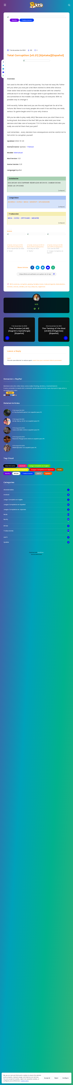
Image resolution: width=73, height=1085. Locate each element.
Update (6, 542)
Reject (56, 1078)
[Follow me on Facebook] (38, 308)
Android (6, 495)
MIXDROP (33, 202)
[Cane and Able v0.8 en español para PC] (7, 430)
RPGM (6, 526)
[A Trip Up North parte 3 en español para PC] (7, 412)
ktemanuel (18, 153)
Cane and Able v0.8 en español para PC (25, 430)
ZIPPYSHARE (25, 218)
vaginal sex (41, 287)
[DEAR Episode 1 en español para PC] (7, 448)
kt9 (36, 304)
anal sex (16, 284)
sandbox (22, 287)
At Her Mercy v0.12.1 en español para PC (25, 421)
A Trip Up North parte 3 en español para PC (27, 412)
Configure (65, 1078)
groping (30, 284)
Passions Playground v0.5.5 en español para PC (28, 438)
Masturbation (60, 284)
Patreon (31, 147)
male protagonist (49, 284)
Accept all (47, 1078)
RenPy (14, 20)
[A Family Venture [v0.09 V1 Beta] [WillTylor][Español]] (36, 238)
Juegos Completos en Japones (15, 509)
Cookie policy (25, 1081)
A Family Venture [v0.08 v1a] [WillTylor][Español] (54, 246)
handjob (36, 284)
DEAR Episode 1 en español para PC (24, 447)
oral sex (15, 287)
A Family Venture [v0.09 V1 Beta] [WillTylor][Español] (35, 246)
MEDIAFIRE (35, 218)
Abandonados (9, 490)
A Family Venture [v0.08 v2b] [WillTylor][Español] (15, 246)
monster (10, 287)
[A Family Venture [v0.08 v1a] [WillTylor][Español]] (56, 238)
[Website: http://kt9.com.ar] (35, 308)
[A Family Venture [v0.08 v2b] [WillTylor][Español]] (16, 238)
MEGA (26, 202)
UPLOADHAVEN (44, 202)
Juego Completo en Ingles (13, 500)
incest (41, 284)
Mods (5, 514)
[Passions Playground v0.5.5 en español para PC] (7, 439)
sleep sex (34, 287)
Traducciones (27, 20)
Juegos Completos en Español (14, 505)
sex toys (28, 287)
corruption (23, 284)
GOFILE (19, 202)
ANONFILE (11, 202)
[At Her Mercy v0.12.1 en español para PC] (7, 421)
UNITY (6, 537)
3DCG (11, 284)
